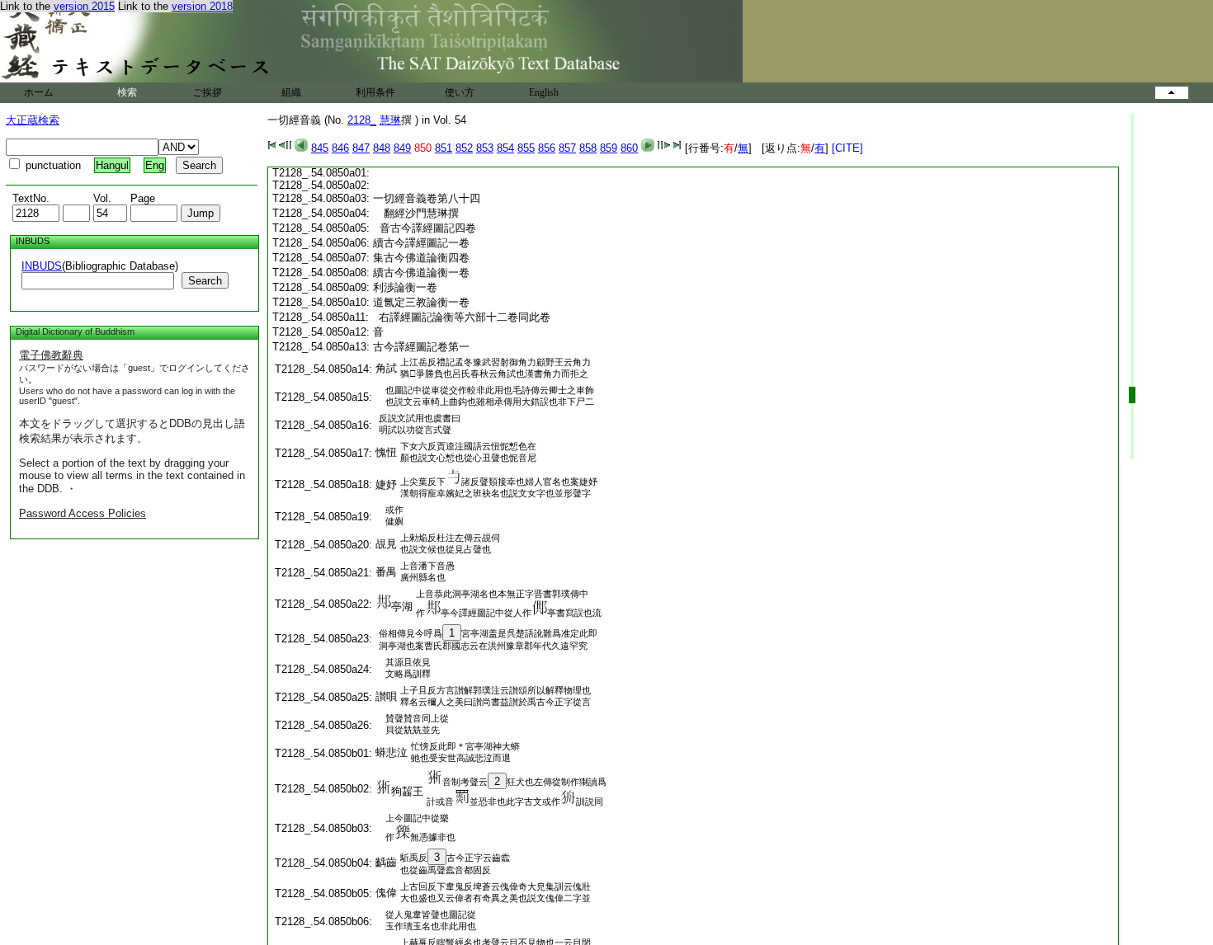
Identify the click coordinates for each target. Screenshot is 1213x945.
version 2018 (202, 6)
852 (464, 148)
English (544, 92)
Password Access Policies (82, 513)
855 (526, 148)
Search (205, 281)
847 (361, 148)
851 (443, 148)
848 (381, 148)
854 (505, 148)
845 (319, 148)
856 (546, 148)
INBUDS (41, 266)
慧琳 (390, 120)
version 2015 (84, 6)
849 (402, 148)
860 (629, 148)
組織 (291, 92)
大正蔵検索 (32, 120)
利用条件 (375, 92)
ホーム (39, 92)
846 (340, 148)
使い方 (459, 92)
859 (608, 148)
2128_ (361, 120)
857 (567, 148)
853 (484, 148)
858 (588, 148)
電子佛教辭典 (51, 355)
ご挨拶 (207, 92)
